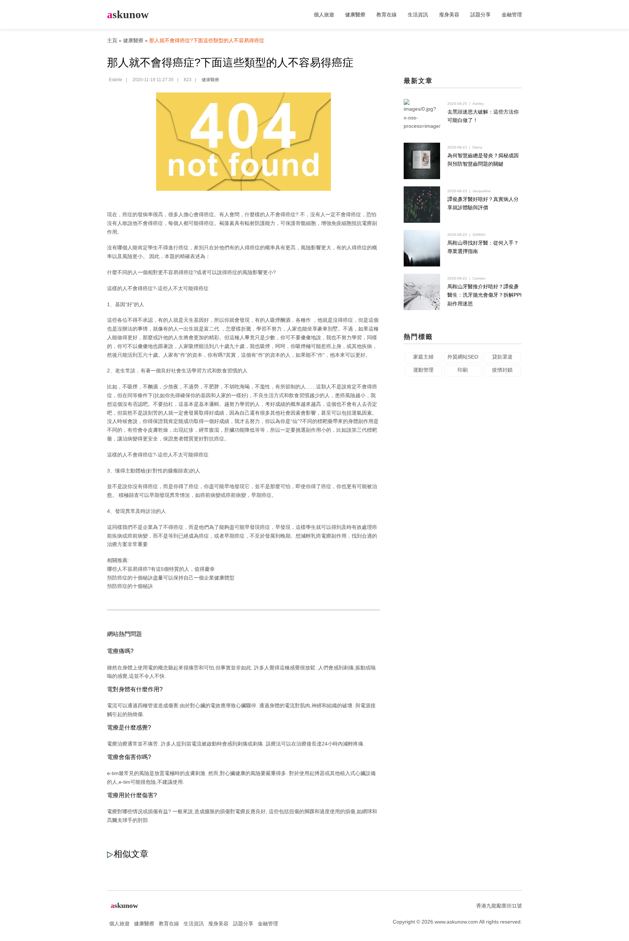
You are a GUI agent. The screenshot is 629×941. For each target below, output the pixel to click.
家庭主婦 (423, 357)
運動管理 (423, 370)
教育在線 (386, 14)
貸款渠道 (502, 357)
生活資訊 (418, 14)
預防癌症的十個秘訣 (130, 586)
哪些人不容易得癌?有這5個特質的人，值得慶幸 (161, 569)
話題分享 (480, 14)
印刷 (463, 370)
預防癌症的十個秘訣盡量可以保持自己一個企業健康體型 (170, 578)
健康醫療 (355, 14)
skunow (128, 14)
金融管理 (512, 14)
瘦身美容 (449, 14)
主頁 (112, 40)
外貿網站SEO (462, 357)
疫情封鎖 (502, 370)
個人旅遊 (324, 14)
